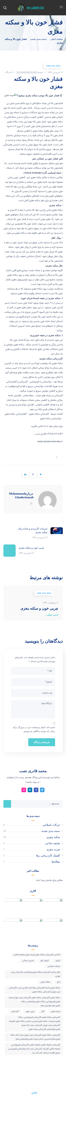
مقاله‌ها (56, 861)
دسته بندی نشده (38, 39)
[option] (33, 603)
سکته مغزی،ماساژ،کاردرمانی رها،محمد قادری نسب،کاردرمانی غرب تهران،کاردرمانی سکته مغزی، (34, 990)
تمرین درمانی (28, 960)
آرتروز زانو (45, 960)
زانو (58, 982)
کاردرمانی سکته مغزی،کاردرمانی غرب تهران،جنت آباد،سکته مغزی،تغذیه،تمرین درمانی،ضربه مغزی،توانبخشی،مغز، (35, 1037)
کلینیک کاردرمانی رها (48, 855)
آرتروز (58, 960)
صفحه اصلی (56, 39)
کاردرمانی (15, 1011)
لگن (42, 1011)
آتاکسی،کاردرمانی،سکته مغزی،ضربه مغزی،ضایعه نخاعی (37, 954)
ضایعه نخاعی (52, 843)
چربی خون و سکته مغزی (39, 608)
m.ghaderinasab (27, 72)
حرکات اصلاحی (51, 824)
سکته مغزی (53, 837)
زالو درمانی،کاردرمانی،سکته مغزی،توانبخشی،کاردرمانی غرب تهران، (35, 974)
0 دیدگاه (8, 72)
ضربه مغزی (53, 849)
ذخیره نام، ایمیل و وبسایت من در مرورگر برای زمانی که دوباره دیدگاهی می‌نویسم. (34, 729)
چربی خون (30, 1011)
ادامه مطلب (52, 615)
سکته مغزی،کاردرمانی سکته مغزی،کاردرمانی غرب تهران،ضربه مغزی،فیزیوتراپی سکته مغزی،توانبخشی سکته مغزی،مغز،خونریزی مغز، (34, 1001)
